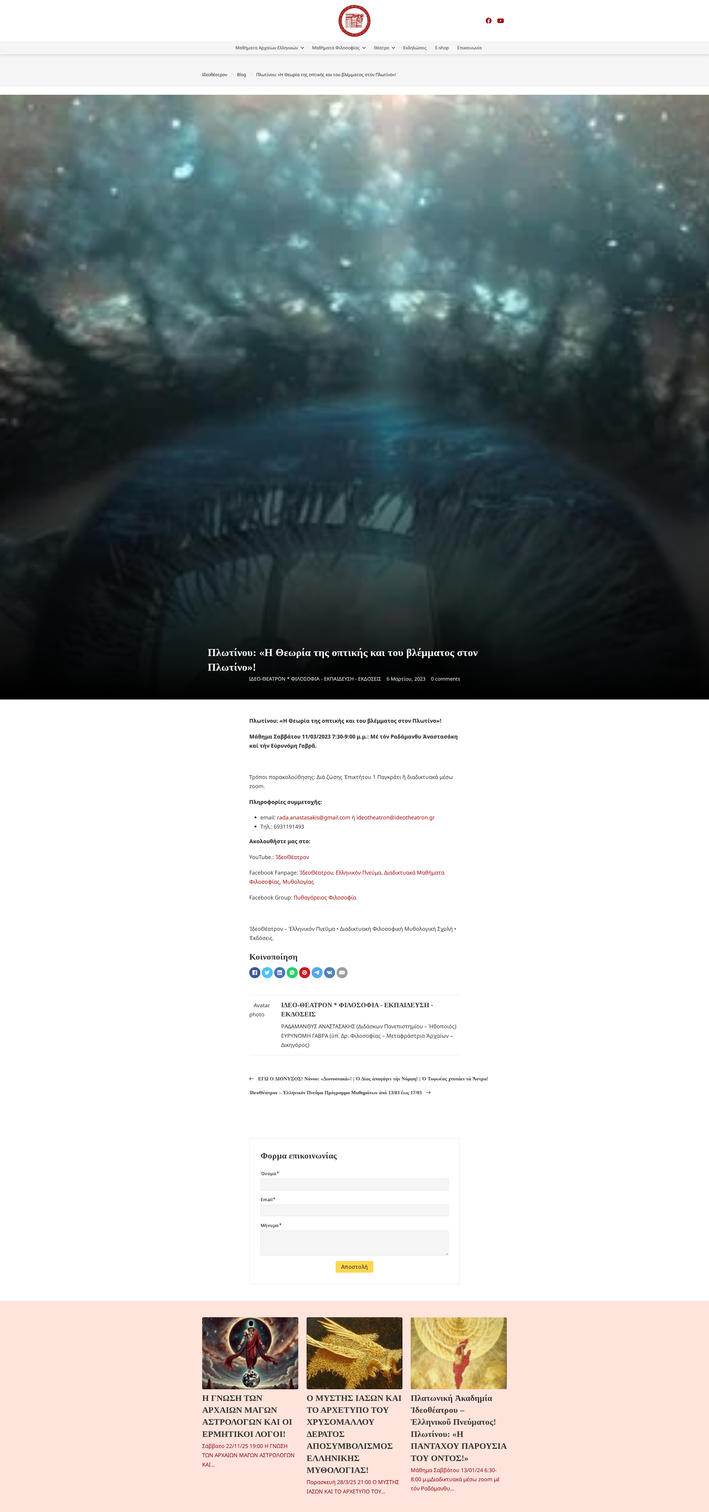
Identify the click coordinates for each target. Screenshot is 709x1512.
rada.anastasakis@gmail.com (313, 817)
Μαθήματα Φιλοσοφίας (336, 48)
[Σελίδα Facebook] (488, 21)
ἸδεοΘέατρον (292, 857)
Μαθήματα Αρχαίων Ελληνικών (266, 48)
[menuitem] (269, 48)
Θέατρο (381, 48)
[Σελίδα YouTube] (500, 21)
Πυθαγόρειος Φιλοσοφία (325, 897)
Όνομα (268, 1173)
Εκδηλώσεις (415, 48)
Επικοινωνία (469, 48)
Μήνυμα (270, 1225)
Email (267, 1199)
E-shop (442, 48)
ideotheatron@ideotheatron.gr (395, 817)
